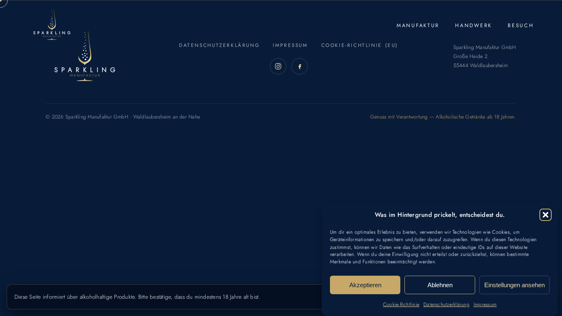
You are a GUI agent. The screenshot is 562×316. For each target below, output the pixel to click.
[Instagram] (278, 66)
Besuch (521, 25)
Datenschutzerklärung (446, 304)
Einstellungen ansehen (514, 284)
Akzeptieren (365, 284)
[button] (545, 215)
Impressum (485, 304)
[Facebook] (299, 66)
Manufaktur (418, 25)
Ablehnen (440, 284)
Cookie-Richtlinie (401, 304)
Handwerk (473, 25)
